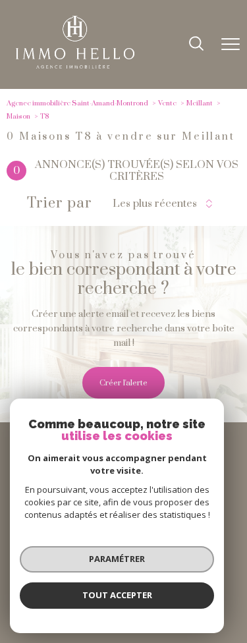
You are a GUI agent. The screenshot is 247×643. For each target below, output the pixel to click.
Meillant (199, 103)
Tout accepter (117, 595)
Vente (167, 103)
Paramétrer (117, 559)
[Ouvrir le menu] (230, 44)
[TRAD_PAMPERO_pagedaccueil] (75, 66)
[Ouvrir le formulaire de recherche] (196, 45)
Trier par (59, 203)
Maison (18, 116)
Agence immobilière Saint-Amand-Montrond (77, 103)
